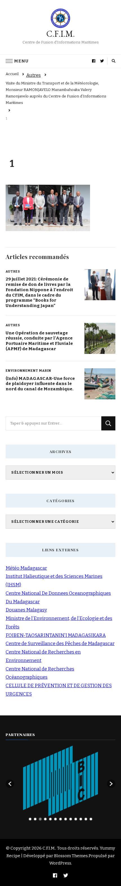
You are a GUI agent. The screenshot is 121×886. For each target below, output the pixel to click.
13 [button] (91, 819)
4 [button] (45, 819)
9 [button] (70, 819)
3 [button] (40, 819)
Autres (33, 75)
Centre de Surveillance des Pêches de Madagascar (60, 643)
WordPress (60, 863)
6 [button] (55, 819)
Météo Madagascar (26, 568)
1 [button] (30, 819)
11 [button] (80, 819)
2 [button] (35, 819)
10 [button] (75, 819)
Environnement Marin (28, 371)
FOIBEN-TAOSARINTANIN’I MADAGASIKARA (56, 635)
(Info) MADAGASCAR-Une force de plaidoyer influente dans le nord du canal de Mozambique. (40, 383)
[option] (60, 781)
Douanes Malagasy (26, 610)
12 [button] (86, 819)
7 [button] (60, 819)
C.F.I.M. (60, 33)
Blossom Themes (71, 855)
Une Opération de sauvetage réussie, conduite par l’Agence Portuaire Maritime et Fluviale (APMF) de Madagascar (39, 340)
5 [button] (50, 819)
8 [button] (65, 819)
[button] (10, 784)
